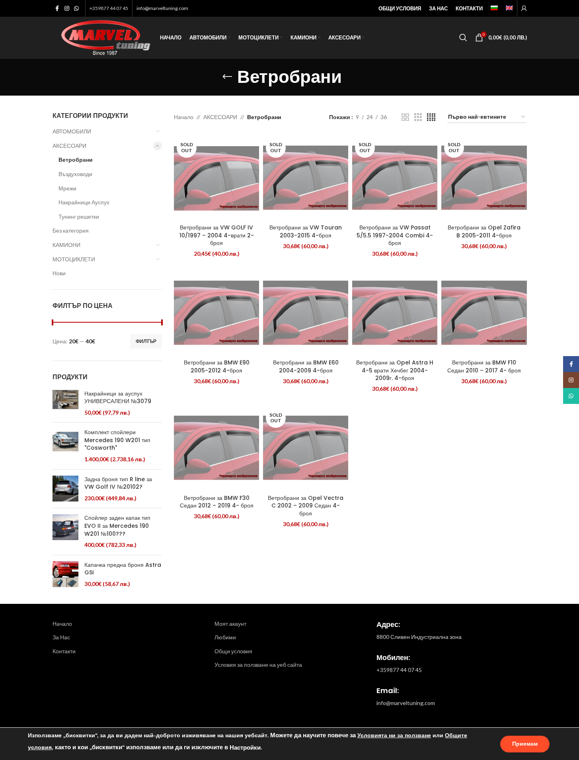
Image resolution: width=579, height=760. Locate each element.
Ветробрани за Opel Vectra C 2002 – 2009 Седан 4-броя (305, 505)
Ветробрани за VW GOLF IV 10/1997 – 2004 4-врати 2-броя (216, 235)
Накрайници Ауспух (83, 202)
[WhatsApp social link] (76, 8)
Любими (225, 637)
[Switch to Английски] (509, 8)
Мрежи (67, 188)
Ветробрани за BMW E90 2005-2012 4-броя (217, 366)
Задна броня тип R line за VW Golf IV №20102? (118, 483)
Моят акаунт (230, 623)
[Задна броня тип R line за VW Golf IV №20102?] (65, 489)
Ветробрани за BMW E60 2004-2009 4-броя (306, 366)
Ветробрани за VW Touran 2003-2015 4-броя (305, 231)
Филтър (146, 341)
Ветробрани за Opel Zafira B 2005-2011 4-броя (484, 231)
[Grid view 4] (431, 117)
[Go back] (227, 77)
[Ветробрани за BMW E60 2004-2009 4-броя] (305, 312)
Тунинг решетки (78, 216)
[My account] (524, 8)
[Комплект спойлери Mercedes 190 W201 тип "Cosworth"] (65, 446)
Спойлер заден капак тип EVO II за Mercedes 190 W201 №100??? (117, 525)
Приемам (525, 744)
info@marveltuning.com (162, 8)
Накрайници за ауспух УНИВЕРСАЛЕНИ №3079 (117, 397)
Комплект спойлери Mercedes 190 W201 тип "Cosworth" (117, 440)
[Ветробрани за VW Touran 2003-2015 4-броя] (305, 177)
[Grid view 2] (405, 117)
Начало (183, 117)
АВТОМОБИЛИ (72, 131)
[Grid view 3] (418, 117)
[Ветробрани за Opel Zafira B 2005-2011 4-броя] (483, 177)
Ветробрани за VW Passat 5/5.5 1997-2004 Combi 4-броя (395, 235)
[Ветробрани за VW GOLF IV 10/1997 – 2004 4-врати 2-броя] (216, 177)
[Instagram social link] (67, 8)
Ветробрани (75, 159)
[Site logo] (102, 36)
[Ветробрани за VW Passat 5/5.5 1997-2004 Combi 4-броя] (394, 177)
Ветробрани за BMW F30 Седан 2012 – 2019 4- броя (216, 502)
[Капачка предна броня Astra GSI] (65, 574)
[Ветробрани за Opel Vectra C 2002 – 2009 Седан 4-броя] (305, 447)
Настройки (245, 748)
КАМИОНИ (66, 244)
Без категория (71, 230)
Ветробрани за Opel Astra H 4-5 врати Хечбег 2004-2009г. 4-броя (394, 370)
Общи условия (233, 651)
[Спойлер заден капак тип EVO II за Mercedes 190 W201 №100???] (65, 531)
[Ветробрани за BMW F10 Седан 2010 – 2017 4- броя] (483, 312)
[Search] (463, 37)
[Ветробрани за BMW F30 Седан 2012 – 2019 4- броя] (216, 447)
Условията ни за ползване (394, 735)
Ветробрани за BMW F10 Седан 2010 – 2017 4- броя (484, 366)
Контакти (64, 651)
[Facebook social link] (57, 8)
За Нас (61, 637)
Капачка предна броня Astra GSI (122, 569)
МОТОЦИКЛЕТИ (74, 259)
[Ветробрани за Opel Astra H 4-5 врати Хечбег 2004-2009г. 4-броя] (394, 312)
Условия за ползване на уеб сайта (258, 664)
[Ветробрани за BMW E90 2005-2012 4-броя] (216, 312)
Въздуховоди (75, 173)
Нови (59, 273)
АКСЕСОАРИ (69, 145)
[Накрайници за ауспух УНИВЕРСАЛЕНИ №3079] (65, 403)
